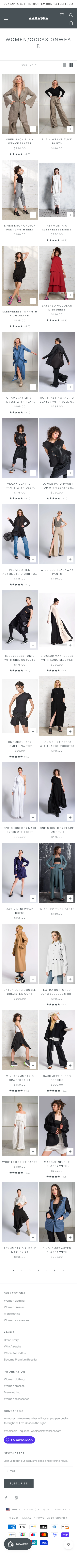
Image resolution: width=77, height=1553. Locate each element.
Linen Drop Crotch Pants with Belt (20, 227)
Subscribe (19, 1483)
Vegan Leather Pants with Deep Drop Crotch (20, 486)
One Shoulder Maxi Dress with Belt (20, 830)
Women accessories (16, 1320)
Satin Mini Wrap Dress (20, 911)
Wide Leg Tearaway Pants (57, 571)
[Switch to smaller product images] (71, 65)
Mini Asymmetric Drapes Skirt (20, 1078)
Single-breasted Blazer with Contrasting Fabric (57, 1250)
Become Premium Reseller (20, 1359)
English (61, 1509)
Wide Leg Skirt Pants (20, 1162)
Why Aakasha (12, 1346)
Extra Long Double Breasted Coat (20, 991)
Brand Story (11, 1340)
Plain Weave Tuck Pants (57, 141)
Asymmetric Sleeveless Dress (57, 227)
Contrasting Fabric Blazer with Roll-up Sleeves (57, 400)
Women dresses (14, 1307)
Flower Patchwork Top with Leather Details (57, 486)
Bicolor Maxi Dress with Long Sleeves (57, 657)
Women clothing (14, 1300)
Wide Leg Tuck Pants (57, 909)
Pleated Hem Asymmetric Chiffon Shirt (20, 572)
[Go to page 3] (13, 1270)
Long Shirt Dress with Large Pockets (57, 744)
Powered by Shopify (52, 1517)
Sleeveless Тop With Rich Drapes (19, 313)
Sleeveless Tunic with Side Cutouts (20, 657)
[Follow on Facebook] (6, 1498)
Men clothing (12, 1313)
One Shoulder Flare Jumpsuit (57, 830)
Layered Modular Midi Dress (57, 307)
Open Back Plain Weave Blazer (20, 141)
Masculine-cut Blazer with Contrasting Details (57, 1164)
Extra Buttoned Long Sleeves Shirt (57, 991)
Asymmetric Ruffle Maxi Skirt (20, 1250)
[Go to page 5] (63, 1270)
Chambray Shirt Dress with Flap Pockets (20, 400)
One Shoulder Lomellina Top (20, 744)
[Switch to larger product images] (64, 65)
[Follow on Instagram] (16, 1498)
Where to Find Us (15, 1353)
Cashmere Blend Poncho (57, 1078)
